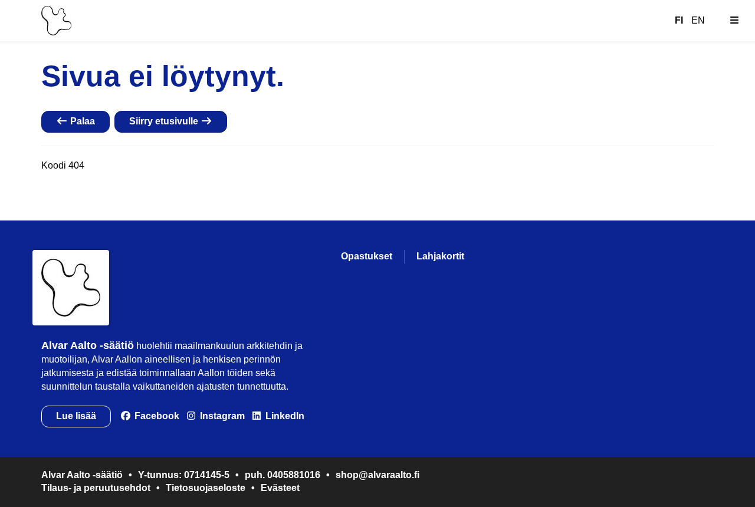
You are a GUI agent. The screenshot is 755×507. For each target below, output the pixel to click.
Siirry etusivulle (165, 121)
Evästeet (280, 488)
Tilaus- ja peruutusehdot (95, 488)
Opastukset (366, 256)
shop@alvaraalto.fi (377, 475)
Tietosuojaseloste (205, 488)
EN (698, 20)
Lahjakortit (440, 256)
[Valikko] (734, 20)
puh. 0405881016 (282, 475)
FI (679, 20)
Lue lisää (76, 416)
